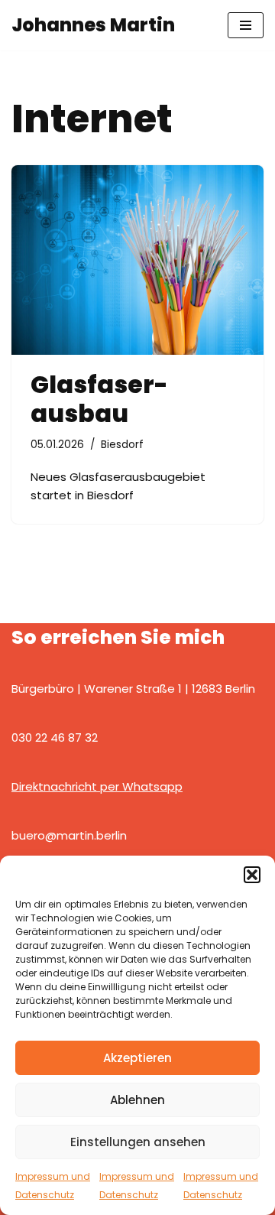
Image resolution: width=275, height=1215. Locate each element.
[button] (252, 874)
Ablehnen (137, 1100)
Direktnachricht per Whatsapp (97, 786)
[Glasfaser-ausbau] (137, 260)
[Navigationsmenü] (246, 25)
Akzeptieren (137, 1058)
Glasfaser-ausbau (99, 398)
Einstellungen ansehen (137, 1142)
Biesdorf (122, 444)
